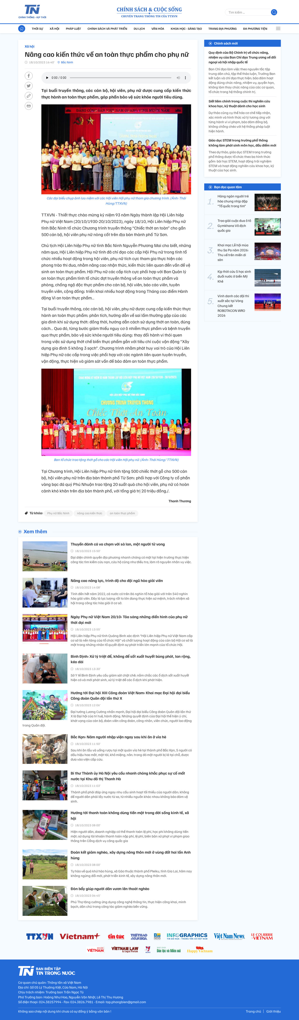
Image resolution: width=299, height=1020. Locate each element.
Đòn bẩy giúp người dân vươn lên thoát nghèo (110, 888)
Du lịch (139, 28)
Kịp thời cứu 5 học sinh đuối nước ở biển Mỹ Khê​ (234, 276)
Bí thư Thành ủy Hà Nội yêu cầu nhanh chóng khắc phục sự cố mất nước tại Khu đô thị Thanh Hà (128, 776)
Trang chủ (253, 1011)
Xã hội (54, 28)
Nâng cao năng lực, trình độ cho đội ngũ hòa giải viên (117, 580)
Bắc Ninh (67, 62)
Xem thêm (35, 531)
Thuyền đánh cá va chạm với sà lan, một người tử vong (118, 544)
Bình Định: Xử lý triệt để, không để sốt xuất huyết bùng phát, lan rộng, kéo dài (131, 659)
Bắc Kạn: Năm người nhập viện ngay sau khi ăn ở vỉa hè (118, 736)
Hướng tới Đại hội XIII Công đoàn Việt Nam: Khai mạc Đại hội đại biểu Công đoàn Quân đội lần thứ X (130, 695)
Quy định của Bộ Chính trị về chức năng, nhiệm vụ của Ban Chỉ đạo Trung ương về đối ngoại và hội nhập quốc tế (242, 57)
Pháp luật (73, 28)
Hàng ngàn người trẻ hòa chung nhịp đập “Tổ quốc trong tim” (233, 201)
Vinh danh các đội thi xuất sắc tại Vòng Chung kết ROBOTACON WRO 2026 (233, 306)
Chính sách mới (226, 43)
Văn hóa (157, 28)
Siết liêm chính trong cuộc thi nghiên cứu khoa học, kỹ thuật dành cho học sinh (239, 103)
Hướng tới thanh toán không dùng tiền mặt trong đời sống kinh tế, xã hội (130, 815)
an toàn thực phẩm (122, 513)
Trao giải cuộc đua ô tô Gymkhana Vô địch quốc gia (234, 225)
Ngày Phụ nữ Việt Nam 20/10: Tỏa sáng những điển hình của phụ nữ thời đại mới (129, 619)
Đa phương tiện (255, 28)
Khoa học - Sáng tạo (186, 28)
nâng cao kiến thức (89, 513)
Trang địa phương (222, 28)
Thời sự (37, 28)
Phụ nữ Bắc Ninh (58, 513)
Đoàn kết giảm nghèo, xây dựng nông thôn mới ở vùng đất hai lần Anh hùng (131, 855)
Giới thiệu (273, 1011)
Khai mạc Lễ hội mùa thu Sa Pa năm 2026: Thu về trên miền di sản (233, 252)
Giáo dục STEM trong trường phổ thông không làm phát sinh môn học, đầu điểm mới (242, 142)
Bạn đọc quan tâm (228, 187)
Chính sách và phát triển (107, 28)
